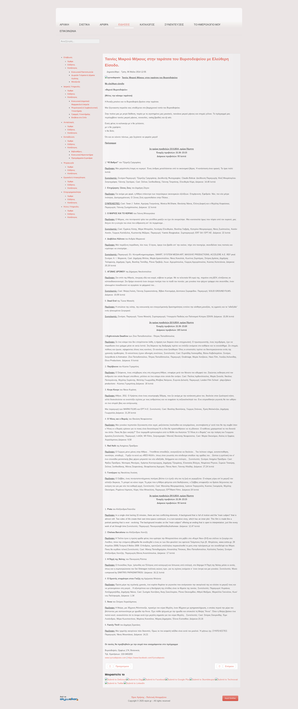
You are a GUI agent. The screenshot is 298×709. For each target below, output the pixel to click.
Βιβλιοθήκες (76, 152)
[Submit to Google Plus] (177, 679)
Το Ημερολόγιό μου (207, 24)
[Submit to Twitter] (114, 683)
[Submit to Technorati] (226, 679)
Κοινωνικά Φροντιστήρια (82, 155)
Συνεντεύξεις (174, 24)
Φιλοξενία (75, 82)
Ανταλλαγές (69, 122)
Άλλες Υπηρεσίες (71, 207)
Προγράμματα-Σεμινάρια (81, 158)
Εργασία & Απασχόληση (74, 177)
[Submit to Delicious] (115, 679)
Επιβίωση (68, 57)
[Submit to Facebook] (154, 679)
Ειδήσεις (124, 24)
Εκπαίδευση (69, 137)
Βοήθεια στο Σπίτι (79, 118)
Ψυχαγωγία (69, 163)
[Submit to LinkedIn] (134, 683)
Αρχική (64, 24)
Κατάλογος (147, 24)
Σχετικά (84, 24)
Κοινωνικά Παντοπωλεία (82, 72)
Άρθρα (104, 24)
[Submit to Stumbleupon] (202, 679)
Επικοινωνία (68, 31)
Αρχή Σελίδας (230, 698)
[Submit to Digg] (134, 679)
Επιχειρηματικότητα (72, 192)
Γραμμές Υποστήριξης (80, 114)
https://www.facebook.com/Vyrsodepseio (146, 657)
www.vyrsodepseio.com (115, 657)
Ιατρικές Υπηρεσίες (72, 87)
